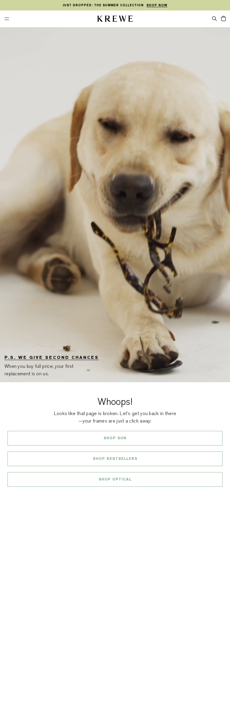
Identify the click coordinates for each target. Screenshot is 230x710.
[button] (214, 18)
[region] (115, 5)
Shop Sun (115, 438)
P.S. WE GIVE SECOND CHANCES (51, 357)
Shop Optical (115, 479)
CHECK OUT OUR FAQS (115, 495)
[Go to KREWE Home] (115, 19)
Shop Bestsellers (115, 459)
